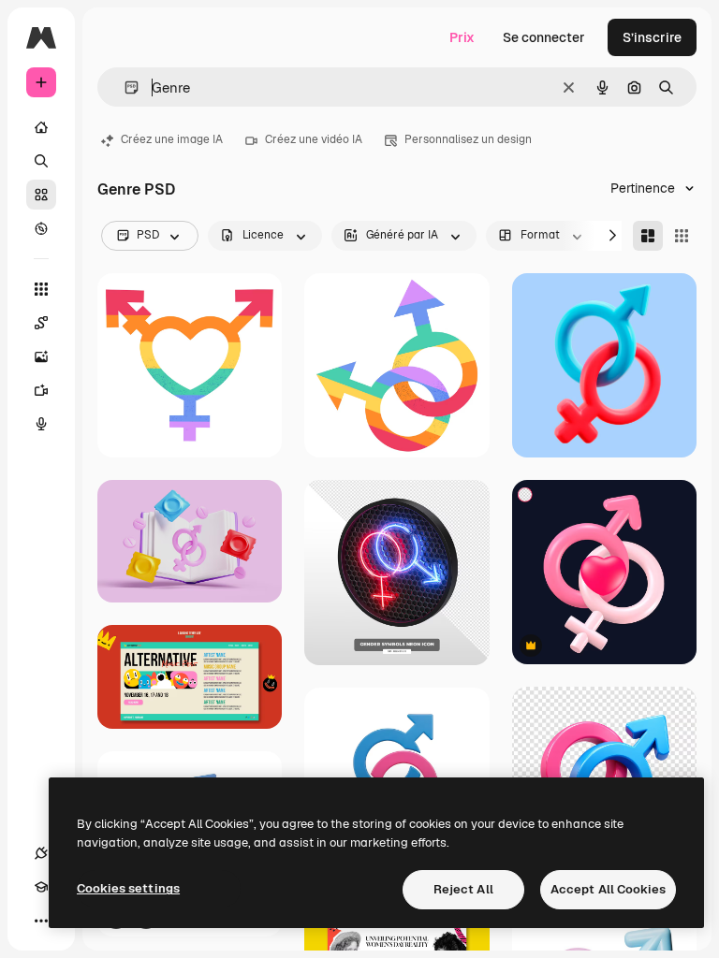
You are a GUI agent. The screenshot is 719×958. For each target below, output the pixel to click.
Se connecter (544, 37)
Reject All (463, 889)
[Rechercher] (41, 161)
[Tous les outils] (41, 289)
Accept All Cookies (608, 889)
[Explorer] (41, 228)
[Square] (682, 236)
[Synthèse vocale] (41, 424)
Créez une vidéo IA (313, 139)
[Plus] (41, 921)
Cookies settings (128, 888)
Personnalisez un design (468, 139)
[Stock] (41, 195)
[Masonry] (648, 236)
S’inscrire (652, 37)
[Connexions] (41, 853)
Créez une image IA (172, 139)
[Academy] (41, 887)
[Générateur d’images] (41, 356)
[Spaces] (41, 323)
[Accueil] (41, 127)
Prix (462, 37)
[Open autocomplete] (124, 87)
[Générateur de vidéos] (41, 390)
